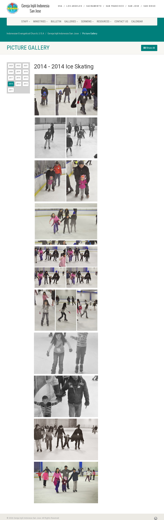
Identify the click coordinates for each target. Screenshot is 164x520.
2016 (18, 78)
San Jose (133, 6)
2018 (26, 72)
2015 (26, 78)
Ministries (39, 21)
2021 (26, 66)
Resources (103, 21)
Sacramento (94, 6)
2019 (18, 72)
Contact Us (121, 21)
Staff (24, 21)
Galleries (70, 21)
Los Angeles (74, 6)
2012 (26, 84)
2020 (11, 72)
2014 (11, 84)
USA (60, 6)
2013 (18, 84)
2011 (11, 90)
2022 (18, 66)
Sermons (86, 21)
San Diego (150, 6)
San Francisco (115, 6)
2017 (11, 78)
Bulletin (56, 21)
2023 (11, 66)
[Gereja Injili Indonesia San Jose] (30, 8)
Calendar (137, 21)
